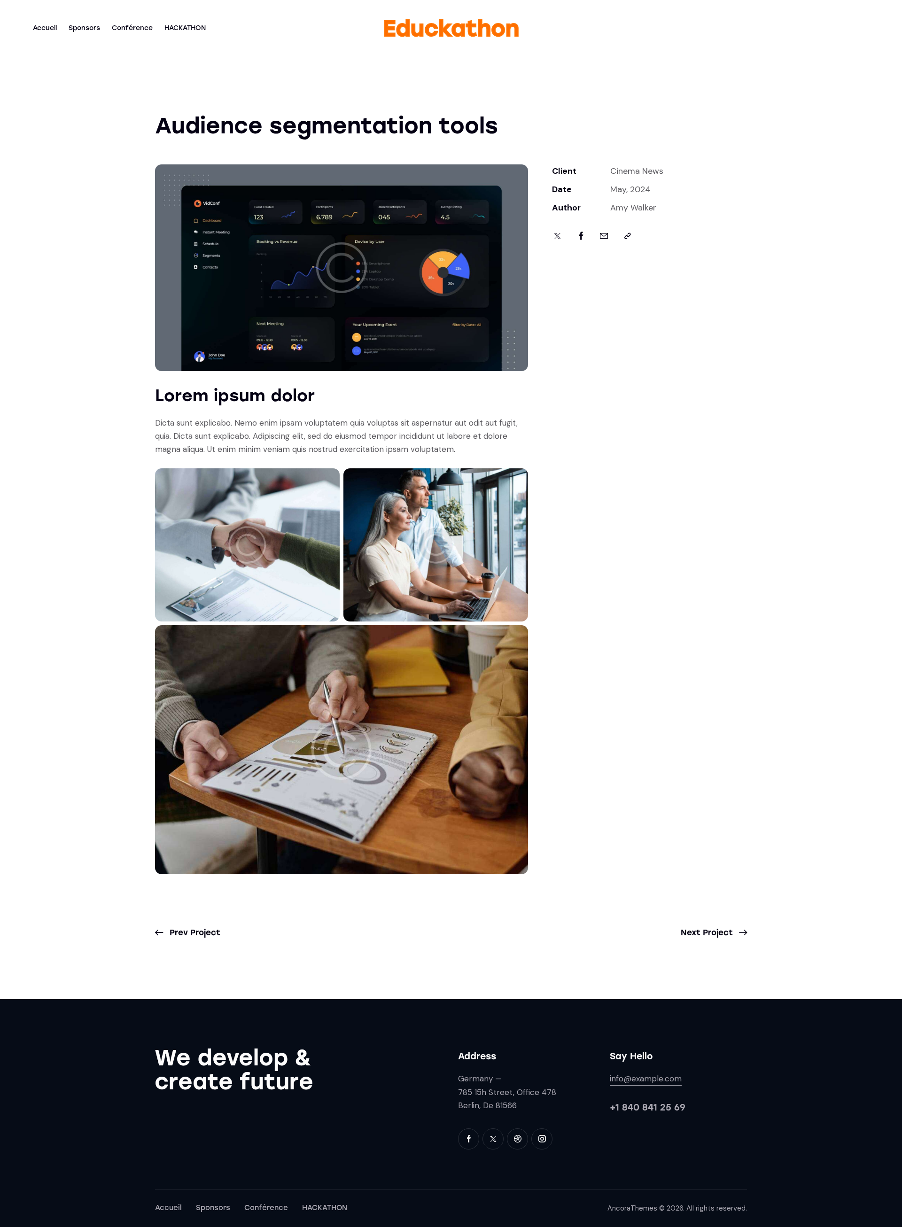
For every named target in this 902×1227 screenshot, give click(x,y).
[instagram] (541, 1138)
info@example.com (646, 1078)
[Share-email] (604, 236)
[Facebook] (581, 236)
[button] (627, 236)
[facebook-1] (468, 1138)
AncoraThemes (632, 1208)
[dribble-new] (517, 1138)
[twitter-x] (493, 1138)
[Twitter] (557, 236)
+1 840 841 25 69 (647, 1107)
